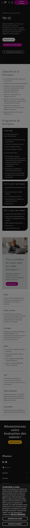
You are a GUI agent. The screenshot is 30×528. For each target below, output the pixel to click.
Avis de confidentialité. (18, 514)
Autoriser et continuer (15, 524)
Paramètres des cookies (15, 518)
